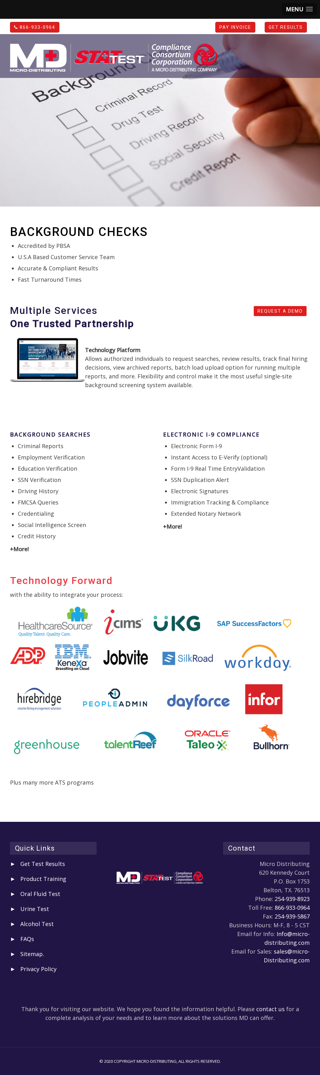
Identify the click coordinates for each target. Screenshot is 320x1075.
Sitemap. (32, 954)
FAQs (27, 939)
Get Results (286, 27)
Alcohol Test (37, 924)
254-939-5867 (292, 916)
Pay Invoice (235, 27)
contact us (270, 1009)
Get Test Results (42, 864)
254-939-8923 (292, 899)
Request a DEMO (280, 311)
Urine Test (34, 909)
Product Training (43, 879)
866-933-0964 (36, 27)
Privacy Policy (38, 969)
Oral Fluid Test (40, 894)
